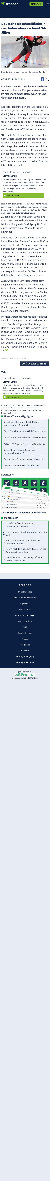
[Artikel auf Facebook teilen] (42, 79)
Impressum (25, 603)
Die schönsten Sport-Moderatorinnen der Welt (26, 533)
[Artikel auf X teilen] (47, 79)
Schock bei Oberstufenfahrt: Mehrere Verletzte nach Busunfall (22, 423)
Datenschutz (25, 609)
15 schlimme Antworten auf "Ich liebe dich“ (25, 437)
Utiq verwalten (25, 621)
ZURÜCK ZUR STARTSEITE (34, 363)
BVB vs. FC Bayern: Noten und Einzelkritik (24, 444)
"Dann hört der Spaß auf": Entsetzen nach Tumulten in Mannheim (26, 550)
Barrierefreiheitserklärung (25, 597)
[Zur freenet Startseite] (9, 3)
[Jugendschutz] (25, 675)
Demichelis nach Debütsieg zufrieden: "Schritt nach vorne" (25, 559)
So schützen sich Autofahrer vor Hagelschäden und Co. (19, 451)
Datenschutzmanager (25, 615)
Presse (25, 639)
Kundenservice (25, 592)
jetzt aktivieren (13, 195)
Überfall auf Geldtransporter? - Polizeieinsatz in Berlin (21, 525)
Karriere (25, 650)
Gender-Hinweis (25, 633)
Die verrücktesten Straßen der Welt (21, 465)
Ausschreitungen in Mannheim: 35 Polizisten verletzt (23, 542)
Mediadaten (25, 644)
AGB (25, 627)
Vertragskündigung (25, 656)
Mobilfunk (36, 4)
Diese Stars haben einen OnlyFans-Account (25, 431)
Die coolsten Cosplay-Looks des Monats (23, 459)
